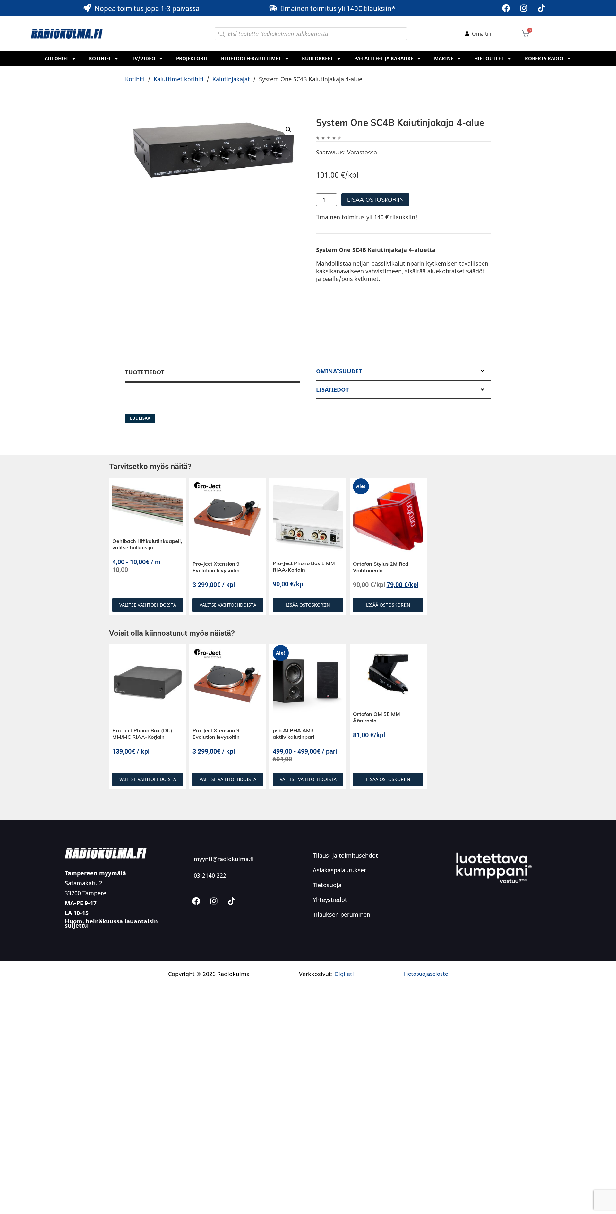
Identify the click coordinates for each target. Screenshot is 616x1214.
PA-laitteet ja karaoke (383, 58)
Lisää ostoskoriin (375, 199)
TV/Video (143, 58)
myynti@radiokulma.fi (224, 859)
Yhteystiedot (330, 900)
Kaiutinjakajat (231, 79)
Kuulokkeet (317, 58)
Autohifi (56, 58)
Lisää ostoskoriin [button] (308, 605)
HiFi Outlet (489, 58)
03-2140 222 (210, 875)
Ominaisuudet (339, 371)
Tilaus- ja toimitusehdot (345, 855)
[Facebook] (506, 8)
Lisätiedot (332, 389)
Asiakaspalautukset (339, 870)
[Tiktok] (541, 8)
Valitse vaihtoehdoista (147, 605)
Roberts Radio (544, 58)
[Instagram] (524, 8)
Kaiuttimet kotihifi (178, 79)
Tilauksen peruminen (341, 914)
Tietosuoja (327, 885)
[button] (288, 129)
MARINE (443, 58)
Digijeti (344, 974)
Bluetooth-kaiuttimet (251, 58)
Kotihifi (100, 58)
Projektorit (192, 58)
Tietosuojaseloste (425, 973)
